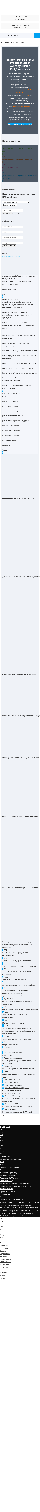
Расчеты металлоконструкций (17, 1088)
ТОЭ (6, 1025)
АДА (5, 958)
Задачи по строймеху (8, 1172)
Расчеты (3, 1256)
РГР (1, 1240)
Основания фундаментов (10, 1159)
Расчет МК (4, 1267)
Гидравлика (8, 1066)
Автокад (3, 1272)
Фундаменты (9, 998)
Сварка (6, 1071)
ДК (1, 1153)
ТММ (6, 977)
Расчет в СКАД (5, 1259)
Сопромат (8, 1042)
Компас (3, 1275)
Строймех (8, 1047)
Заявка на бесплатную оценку (20, 124)
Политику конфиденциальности (11, 256)
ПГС (5, 950)
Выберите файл (8, 221)
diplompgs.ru (5, 1127)
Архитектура (9, 988)
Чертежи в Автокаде (12, 1079)
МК (6, 1020)
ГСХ (5, 982)
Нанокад (3, 1278)
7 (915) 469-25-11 (20, 17)
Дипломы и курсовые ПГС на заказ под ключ (20, 8)
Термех (6, 1036)
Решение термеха (7, 1170)
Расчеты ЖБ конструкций (15, 1096)
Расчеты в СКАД (11, 1109)
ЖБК (6, 1012)
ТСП (5, 963)
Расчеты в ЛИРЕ (11, 1104)
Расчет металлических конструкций (14, 1183)
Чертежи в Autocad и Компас (11, 1199)
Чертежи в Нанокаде (13, 1085)
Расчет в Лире (5, 1262)
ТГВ (5, 969)
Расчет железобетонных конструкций (15, 1186)
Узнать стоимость (9, 245)
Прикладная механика (13, 1052)
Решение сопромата (8, 1175)
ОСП (5, 1007)
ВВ (1, 1143)
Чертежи (3, 1270)
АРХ (1, 1224)
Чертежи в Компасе (11, 1082)
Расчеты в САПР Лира (9, 1178)
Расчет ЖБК (4, 1264)
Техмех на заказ (6, 1189)
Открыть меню (10, 35)
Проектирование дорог (13, 1058)
